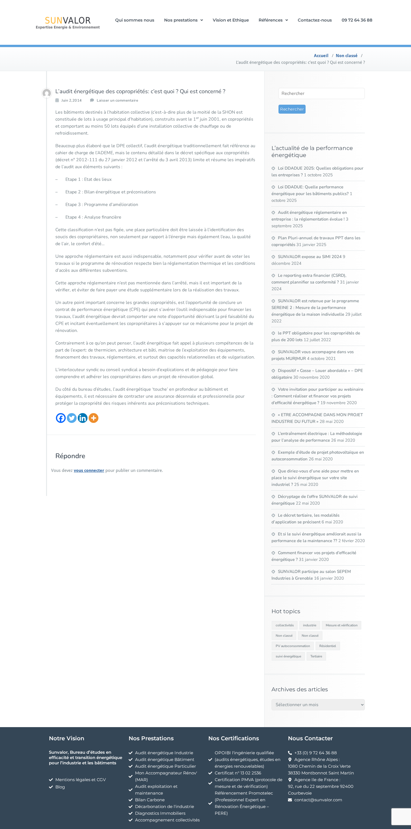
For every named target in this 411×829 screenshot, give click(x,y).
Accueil (321, 55)
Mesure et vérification (342, 625)
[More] (93, 418)
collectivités (285, 625)
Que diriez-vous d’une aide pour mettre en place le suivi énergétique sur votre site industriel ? (315, 477)
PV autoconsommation (293, 646)
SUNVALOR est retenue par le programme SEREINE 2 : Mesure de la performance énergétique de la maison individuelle (315, 307)
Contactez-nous (315, 20)
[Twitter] (72, 418)
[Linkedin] (83, 418)
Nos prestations (181, 20)
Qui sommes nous (134, 20)
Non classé (347, 55)
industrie (309, 625)
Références (271, 20)
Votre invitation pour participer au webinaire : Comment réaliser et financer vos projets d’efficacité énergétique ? (317, 396)
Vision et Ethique (231, 20)
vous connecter (89, 470)
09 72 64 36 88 (357, 20)
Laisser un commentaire (117, 100)
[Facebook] (61, 418)
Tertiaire (316, 656)
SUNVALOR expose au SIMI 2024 (310, 256)
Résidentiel (327, 646)
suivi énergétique (288, 656)
